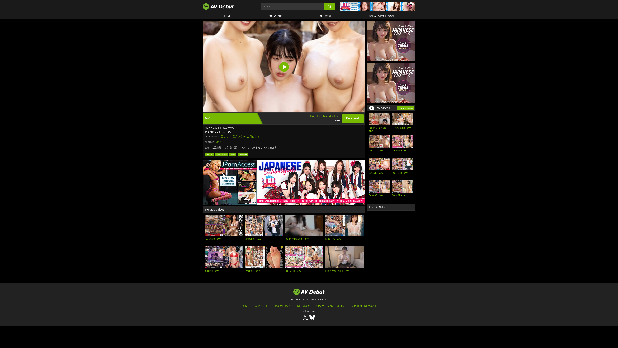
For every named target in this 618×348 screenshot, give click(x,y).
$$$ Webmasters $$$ (381, 16)
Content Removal (364, 306)
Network (326, 16)
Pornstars (275, 16)
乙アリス (226, 136)
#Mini (233, 154)
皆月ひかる (253, 136)
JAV (218, 142)
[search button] (329, 6)
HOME (227, 16)
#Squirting (243, 154)
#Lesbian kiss (221, 154)
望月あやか (239, 136)
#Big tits (209, 154)
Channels (262, 306)
